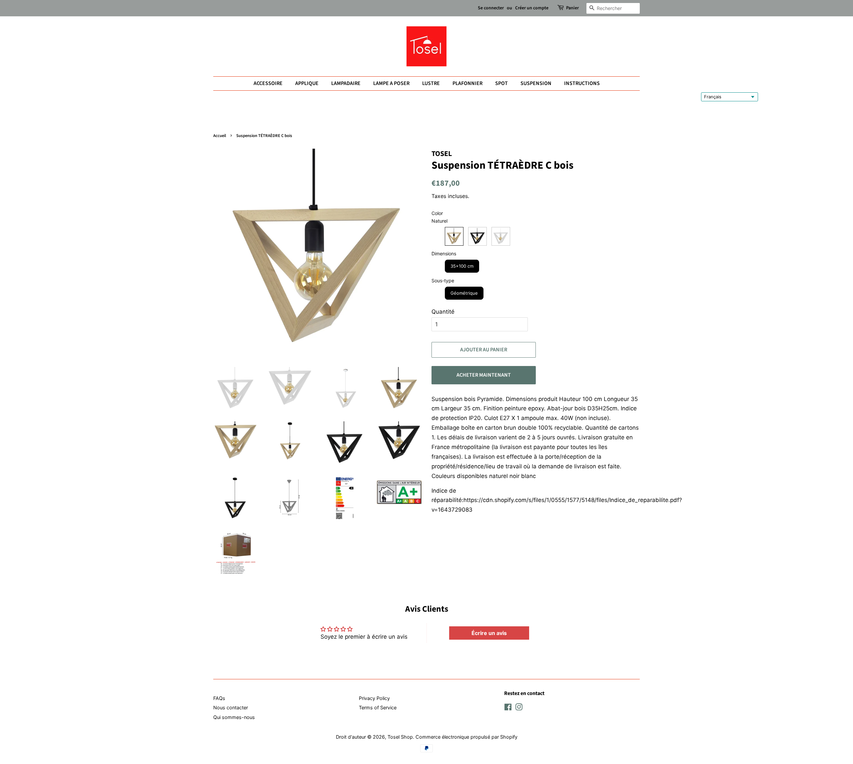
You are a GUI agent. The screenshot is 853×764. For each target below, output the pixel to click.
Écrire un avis (489, 633)
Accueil (219, 136)
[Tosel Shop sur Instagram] (518, 708)
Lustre (431, 83)
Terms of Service (378, 707)
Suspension (535, 83)
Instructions (582, 83)
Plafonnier (467, 83)
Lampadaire (346, 83)
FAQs (219, 698)
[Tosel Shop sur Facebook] (508, 708)
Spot (501, 83)
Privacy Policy (374, 698)
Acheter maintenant (483, 375)
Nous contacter (230, 707)
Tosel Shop (400, 737)
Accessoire (268, 83)
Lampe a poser (391, 83)
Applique (307, 83)
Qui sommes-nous (234, 717)
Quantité (442, 311)
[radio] (454, 236)
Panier (572, 8)
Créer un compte (531, 8)
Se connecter (491, 8)
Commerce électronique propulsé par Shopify (466, 737)
